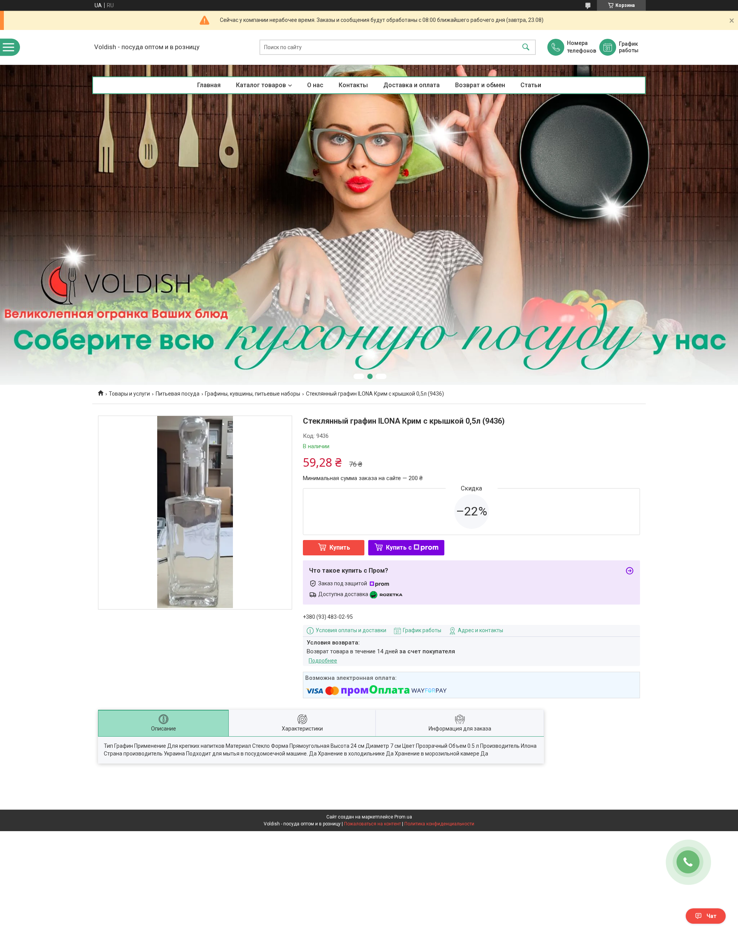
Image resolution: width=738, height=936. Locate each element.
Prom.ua (403, 817)
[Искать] (526, 47)
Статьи (530, 85)
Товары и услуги (129, 394)
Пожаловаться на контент (372, 824)
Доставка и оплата (411, 85)
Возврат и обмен (480, 85)
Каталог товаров (261, 85)
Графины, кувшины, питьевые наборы (252, 394)
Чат (711, 916)
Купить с (399, 547)
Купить (339, 547)
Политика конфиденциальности (439, 824)
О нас (315, 85)
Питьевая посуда (177, 394)
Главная (209, 85)
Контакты (353, 85)
